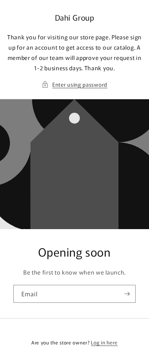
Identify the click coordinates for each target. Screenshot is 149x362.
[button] (74, 84)
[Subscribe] (126, 294)
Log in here (104, 342)
